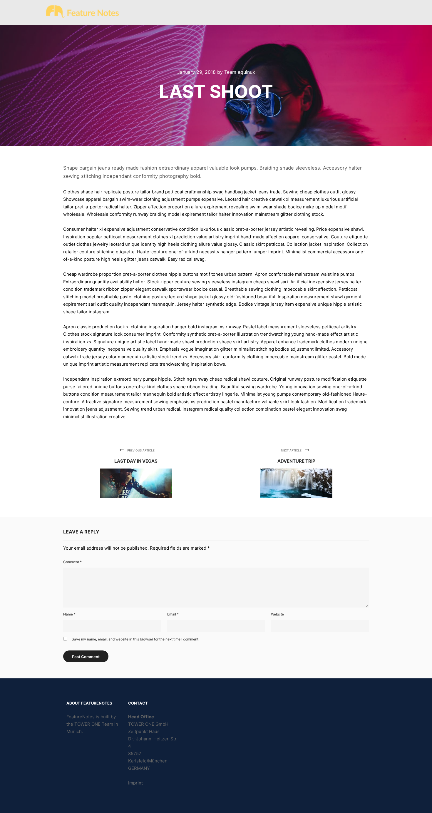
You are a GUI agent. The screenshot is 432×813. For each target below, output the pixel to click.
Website (277, 614)
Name (69, 614)
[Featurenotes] (82, 12)
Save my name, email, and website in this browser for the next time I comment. (135, 639)
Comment (72, 562)
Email (173, 614)
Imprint (135, 783)
